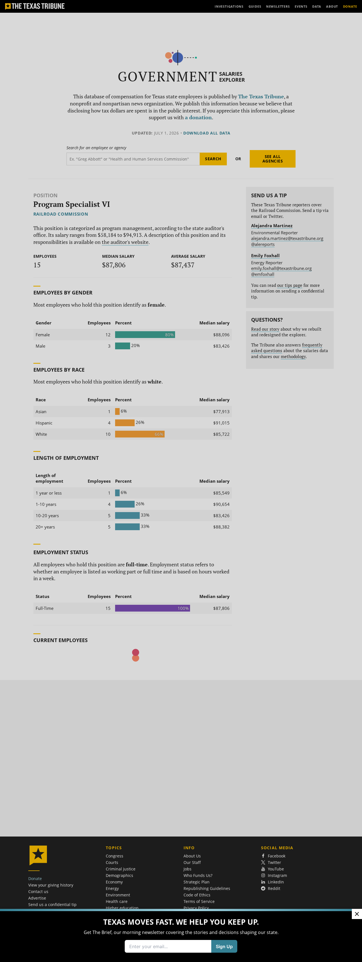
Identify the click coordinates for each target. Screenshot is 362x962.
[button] (181, 481)
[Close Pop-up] (357, 914)
